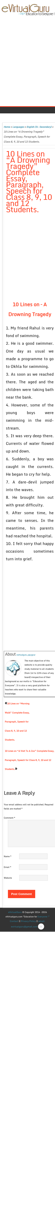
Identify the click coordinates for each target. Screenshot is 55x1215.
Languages (18, 127)
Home (7, 127)
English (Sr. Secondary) (39, 127)
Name (7, 856)
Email (7, 867)
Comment (9, 817)
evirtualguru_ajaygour (25, 655)
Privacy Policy (28, 921)
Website (8, 878)
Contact (14, 921)
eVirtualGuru (15, 912)
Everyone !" (44, 916)
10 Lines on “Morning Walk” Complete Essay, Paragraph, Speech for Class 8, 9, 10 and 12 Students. (17, 722)
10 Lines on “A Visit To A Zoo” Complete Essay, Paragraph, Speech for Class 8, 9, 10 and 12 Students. (29, 760)
